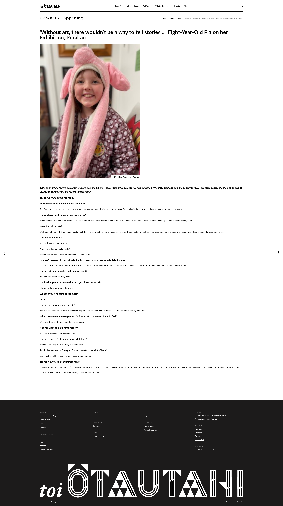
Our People (44, 427)
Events (95, 416)
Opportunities (45, 442)
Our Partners (45, 419)
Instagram (198, 429)
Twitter (197, 436)
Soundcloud (199, 440)
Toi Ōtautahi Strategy (48, 416)
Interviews (44, 446)
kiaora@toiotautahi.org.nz (207, 419)
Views (172, 18)
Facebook (198, 432)
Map (145, 416)
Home (164, 18)
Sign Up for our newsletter (205, 450)
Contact (43, 423)
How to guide (149, 426)
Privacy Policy (98, 436)
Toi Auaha (96, 426)
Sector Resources (150, 430)
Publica (241, 502)
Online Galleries (46, 450)
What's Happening (64, 18)
